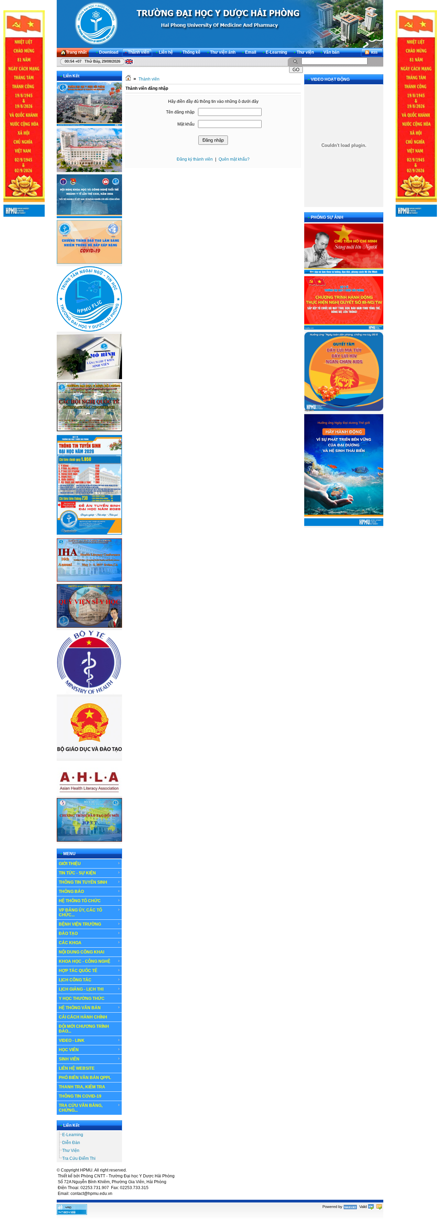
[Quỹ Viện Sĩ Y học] (89, 626)
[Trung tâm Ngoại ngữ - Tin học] (89, 330)
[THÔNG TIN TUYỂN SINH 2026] (89, 534)
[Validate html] (371, 1207)
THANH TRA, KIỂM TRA (82, 1087)
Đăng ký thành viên (195, 159)
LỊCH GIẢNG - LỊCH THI (81, 989)
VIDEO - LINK (72, 1040)
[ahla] (89, 794)
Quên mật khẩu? (234, 159)
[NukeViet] (350, 1207)
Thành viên (149, 79)
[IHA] (89, 580)
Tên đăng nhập (180, 112)
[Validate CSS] (379, 1207)
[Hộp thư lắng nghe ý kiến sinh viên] (89, 378)
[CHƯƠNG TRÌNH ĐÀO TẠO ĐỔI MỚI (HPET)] (89, 840)
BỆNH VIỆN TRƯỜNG (80, 924)
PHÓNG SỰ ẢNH (327, 217)
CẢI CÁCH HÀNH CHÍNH (83, 1017)
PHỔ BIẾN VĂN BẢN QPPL (85, 1077)
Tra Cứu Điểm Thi (79, 1158)
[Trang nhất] (128, 79)
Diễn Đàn (71, 1142)
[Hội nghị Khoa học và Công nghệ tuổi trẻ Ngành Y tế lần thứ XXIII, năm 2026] (89, 216)
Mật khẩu (186, 124)
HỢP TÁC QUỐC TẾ (78, 970)
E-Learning (72, 1134)
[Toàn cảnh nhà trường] (89, 124)
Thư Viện (70, 1150)
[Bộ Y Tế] (89, 693)
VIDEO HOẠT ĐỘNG (330, 79)
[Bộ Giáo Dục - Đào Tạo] (89, 757)
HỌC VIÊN (69, 1049)
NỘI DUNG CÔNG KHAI (81, 952)
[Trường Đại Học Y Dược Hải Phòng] (220, 23)
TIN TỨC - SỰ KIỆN (77, 873)
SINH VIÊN (69, 1059)
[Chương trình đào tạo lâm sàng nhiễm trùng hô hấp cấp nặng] (89, 262)
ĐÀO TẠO (68, 933)
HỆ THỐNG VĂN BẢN (80, 1007)
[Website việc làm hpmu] (89, 170)
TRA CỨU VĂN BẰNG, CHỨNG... (80, 1108)
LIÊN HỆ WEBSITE (77, 1068)
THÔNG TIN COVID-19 (80, 1096)
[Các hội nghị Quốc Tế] (89, 430)
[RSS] (372, 52)
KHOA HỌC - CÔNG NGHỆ (84, 961)
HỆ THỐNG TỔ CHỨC (80, 900)
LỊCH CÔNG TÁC (75, 980)
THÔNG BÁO (71, 891)
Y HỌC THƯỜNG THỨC (81, 998)
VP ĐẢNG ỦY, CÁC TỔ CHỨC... (80, 912)
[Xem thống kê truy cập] (72, 1213)
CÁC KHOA (70, 942)
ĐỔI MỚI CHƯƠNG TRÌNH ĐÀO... (84, 1029)
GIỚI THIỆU (70, 863)
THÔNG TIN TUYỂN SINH (83, 882)
